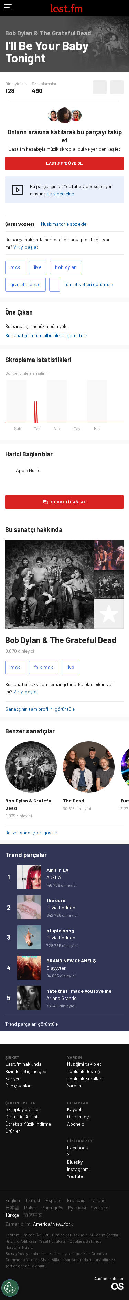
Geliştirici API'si (21, 1116)
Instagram (78, 1169)
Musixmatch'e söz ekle (63, 224)
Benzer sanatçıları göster (31, 832)
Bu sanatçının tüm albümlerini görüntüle (46, 335)
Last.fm (66, 8)
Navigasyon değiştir (8, 8)
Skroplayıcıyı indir (23, 1109)
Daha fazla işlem (117, 87)
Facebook (77, 1147)
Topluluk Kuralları (85, 1078)
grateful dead (25, 284)
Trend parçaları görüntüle (31, 1024)
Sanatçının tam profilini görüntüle (40, 709)
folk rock (43, 667)
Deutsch (32, 1200)
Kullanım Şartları (104, 1234)
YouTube (75, 1176)
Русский (77, 1207)
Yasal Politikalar (53, 1241)
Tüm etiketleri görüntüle (88, 284)
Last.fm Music (20, 1247)
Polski (30, 1207)
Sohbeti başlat (68, 501)
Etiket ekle (54, 285)
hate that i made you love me (78, 991)
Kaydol (74, 1109)
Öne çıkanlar (18, 1085)
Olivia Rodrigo (60, 907)
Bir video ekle (60, 193)
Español (54, 1200)
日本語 (12, 1207)
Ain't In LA (57, 870)
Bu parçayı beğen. (100, 87)
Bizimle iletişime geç (25, 1071)
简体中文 (33, 1215)
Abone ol (76, 1124)
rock (15, 267)
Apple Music (28, 470)
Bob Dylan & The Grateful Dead (61, 640)
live (38, 267)
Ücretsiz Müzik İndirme (28, 1124)
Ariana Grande (61, 998)
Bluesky (75, 1162)
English (12, 1200)
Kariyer (12, 1078)
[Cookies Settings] (10, 1288)
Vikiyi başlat (26, 247)
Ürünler (12, 1131)
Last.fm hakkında (23, 1064)
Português (52, 1207)
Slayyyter (56, 968)
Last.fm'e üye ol (64, 163)
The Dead (73, 800)
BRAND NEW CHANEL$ (71, 960)
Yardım (74, 1085)
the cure (55, 900)
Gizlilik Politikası (21, 1241)
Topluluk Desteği (84, 1071)
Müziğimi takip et (84, 1064)
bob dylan (66, 267)
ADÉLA (53, 877)
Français (76, 1200)
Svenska (99, 1207)
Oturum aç (78, 1116)
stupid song (60, 930)
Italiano (98, 1200)
